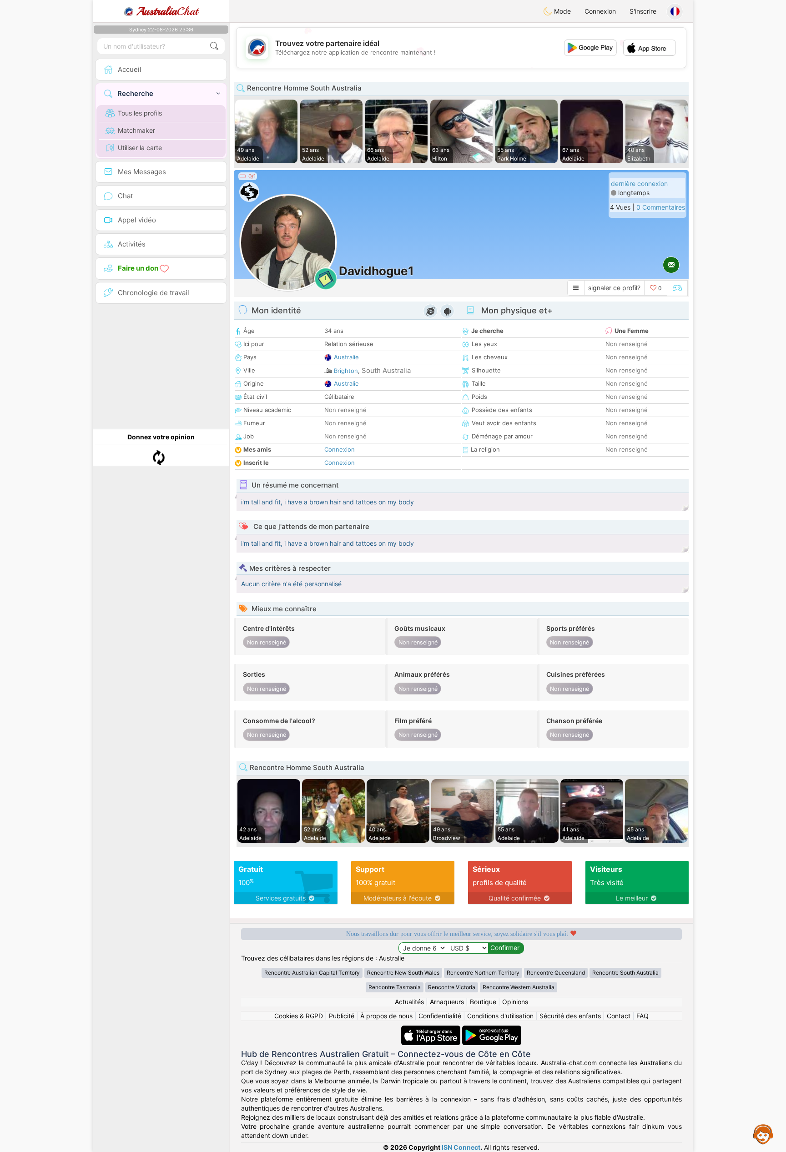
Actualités (409, 1002)
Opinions (515, 1002)
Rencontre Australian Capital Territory (312, 972)
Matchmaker (136, 130)
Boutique (483, 1002)
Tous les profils (140, 113)
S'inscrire (643, 11)
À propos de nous (386, 1016)
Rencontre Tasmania (394, 987)
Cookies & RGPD (298, 1016)
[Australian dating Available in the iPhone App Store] (431, 1030)
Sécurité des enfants (570, 1016)
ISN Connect (461, 1147)
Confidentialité (439, 1016)
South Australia (386, 370)
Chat (167, 11)
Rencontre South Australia (625, 972)
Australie (346, 357)
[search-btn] (214, 46)
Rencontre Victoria (451, 987)
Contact (618, 1016)
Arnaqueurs (447, 1002)
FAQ (642, 1016)
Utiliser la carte (140, 147)
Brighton (346, 370)
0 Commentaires (660, 207)
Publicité (341, 1016)
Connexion (600, 11)
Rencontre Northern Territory (483, 972)
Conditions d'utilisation (500, 1016)
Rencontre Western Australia (518, 987)
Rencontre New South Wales (403, 972)
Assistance (763, 1133)
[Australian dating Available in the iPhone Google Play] (491, 1030)
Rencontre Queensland (556, 972)
